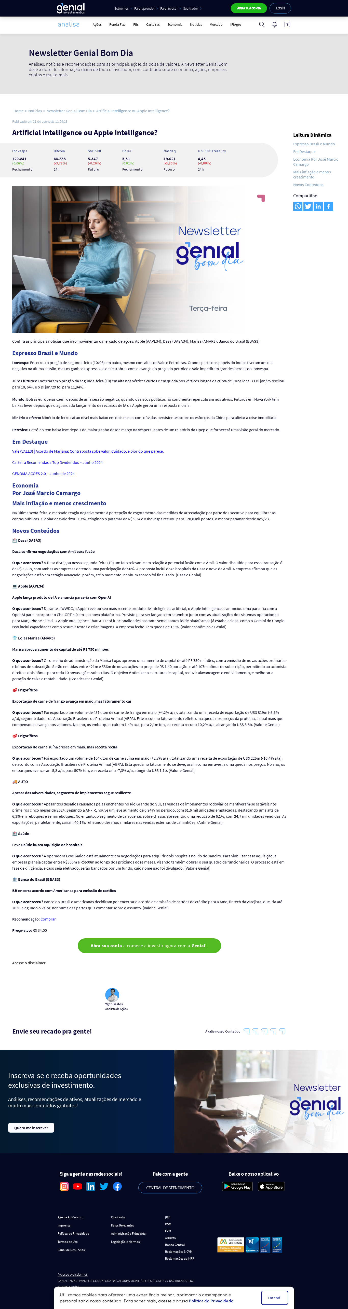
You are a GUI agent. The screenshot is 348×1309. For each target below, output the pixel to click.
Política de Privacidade (73, 1233)
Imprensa (64, 1225)
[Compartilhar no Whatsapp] (297, 206)
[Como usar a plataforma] (287, 24)
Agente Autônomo (70, 1217)
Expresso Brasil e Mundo (314, 143)
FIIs (136, 24)
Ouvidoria (118, 1217)
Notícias (196, 24)
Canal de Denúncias (71, 1250)
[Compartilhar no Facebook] (328, 206)
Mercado (216, 24)
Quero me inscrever (31, 1127)
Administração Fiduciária (128, 1233)
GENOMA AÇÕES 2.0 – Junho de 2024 (43, 473)
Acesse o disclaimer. (29, 963)
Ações (97, 24)
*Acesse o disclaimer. (73, 1274)
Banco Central (175, 1245)
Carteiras (153, 24)
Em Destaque (304, 151)
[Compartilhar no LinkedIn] (318, 206)
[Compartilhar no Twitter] (308, 206)
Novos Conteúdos (308, 184)
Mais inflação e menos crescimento (312, 174)
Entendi (275, 1297)
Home (19, 110)
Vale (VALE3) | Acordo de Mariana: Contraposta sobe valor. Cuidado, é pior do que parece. (88, 451)
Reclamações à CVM (178, 1251)
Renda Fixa (117, 24)
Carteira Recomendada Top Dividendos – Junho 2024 (57, 462)
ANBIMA (170, 1238)
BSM (168, 1224)
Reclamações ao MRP (179, 1258)
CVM (168, 1231)
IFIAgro (235, 24)
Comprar (48, 919)
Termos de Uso (68, 1242)
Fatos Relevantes (122, 1225)
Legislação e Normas (125, 1242)
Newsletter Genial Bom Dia (69, 110)
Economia (174, 24)
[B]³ (167, 1217)
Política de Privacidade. (212, 1301)
